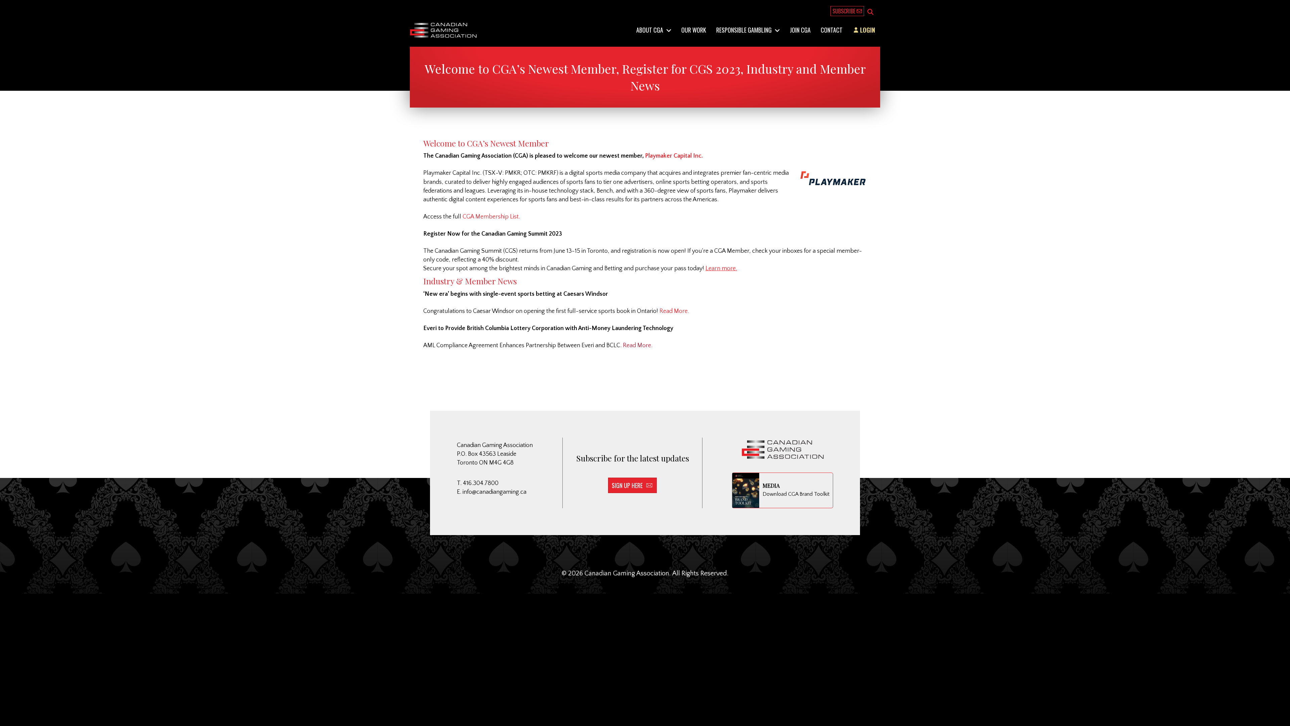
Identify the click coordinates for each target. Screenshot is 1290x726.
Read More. (674, 311)
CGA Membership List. (492, 216)
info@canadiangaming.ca (494, 492)
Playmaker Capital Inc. (674, 156)
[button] (870, 12)
